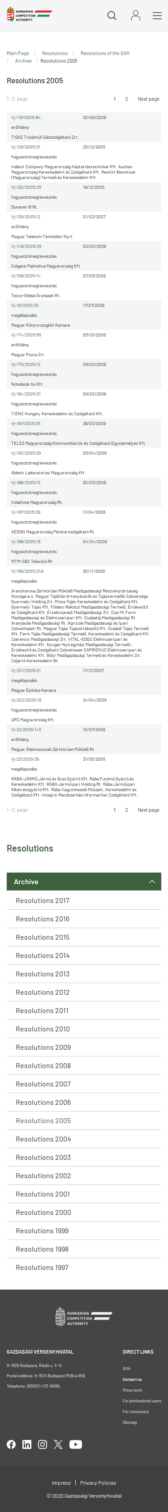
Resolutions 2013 (42, 973)
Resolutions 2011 (42, 1010)
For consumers (136, 1411)
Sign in (136, 15)
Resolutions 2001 (43, 1193)
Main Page (18, 53)
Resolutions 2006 (43, 1102)
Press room (132, 1390)
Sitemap (130, 1422)
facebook (11, 1444)
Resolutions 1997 (42, 1267)
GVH (126, 1368)
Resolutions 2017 (42, 900)
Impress (61, 1482)
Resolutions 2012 (43, 992)
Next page (148, 99)
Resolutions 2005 (43, 1120)
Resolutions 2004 (43, 1138)
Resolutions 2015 (42, 937)
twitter (58, 1444)
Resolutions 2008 (43, 1065)
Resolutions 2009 (43, 1047)
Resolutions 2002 (43, 1175)
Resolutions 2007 (43, 1083)
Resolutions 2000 (43, 1212)
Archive (26, 881)
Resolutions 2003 (43, 1157)
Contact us (132, 1379)
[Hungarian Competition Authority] (29, 13)
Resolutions (55, 53)
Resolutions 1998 (42, 1248)
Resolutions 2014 (43, 955)
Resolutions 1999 (42, 1230)
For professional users (142, 1400)
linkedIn (26, 1444)
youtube (75, 1444)
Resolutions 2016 (42, 918)
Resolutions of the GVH (105, 53)
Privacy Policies (98, 1482)
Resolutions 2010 (43, 1028)
